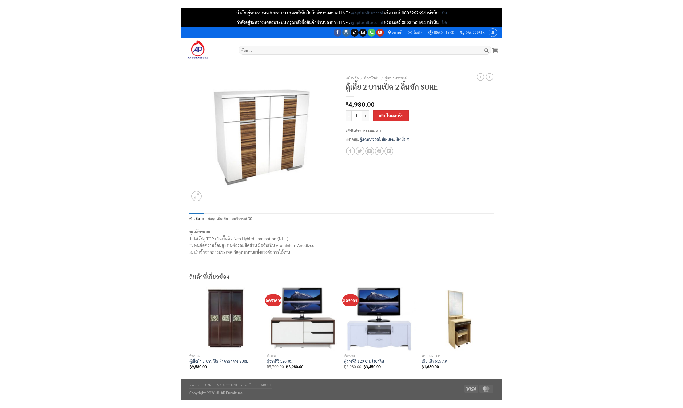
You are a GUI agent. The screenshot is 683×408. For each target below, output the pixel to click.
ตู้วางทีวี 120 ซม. (280, 361)
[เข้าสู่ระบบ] (493, 32)
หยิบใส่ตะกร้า (391, 115)
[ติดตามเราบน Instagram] (346, 33)
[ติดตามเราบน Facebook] (338, 33)
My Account (227, 385)
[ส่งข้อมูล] (486, 50)
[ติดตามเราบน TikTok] (354, 33)
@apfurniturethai (367, 12)
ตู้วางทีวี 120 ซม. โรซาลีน (364, 361)
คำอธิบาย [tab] (196, 218)
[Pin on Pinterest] (379, 151)
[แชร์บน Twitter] (360, 151)
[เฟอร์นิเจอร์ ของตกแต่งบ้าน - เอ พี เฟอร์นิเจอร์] (208, 50)
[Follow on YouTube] (380, 33)
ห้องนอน (388, 139)
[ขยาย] (196, 196)
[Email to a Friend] (369, 151)
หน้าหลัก (352, 77)
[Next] (493, 332)
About (266, 385)
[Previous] (190, 332)
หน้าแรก (195, 385)
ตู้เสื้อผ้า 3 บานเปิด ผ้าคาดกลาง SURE (218, 361)
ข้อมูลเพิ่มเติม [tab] (218, 218)
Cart (209, 385)
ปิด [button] (444, 12)
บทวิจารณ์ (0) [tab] (242, 218)
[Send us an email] (363, 33)
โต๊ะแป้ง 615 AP (434, 361)
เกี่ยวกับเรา (249, 385)
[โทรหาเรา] (371, 33)
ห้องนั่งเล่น (372, 77)
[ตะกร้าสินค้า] (495, 50)
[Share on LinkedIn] (388, 151)
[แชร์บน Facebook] (350, 151)
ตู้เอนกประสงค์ (396, 77)
